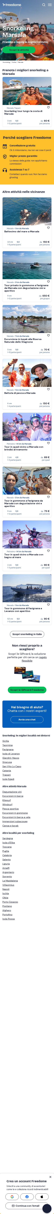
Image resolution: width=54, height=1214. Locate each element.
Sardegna (7, 838)
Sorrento (7, 876)
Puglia (5, 851)
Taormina (7, 745)
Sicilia (5, 741)
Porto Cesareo (10, 902)
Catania (6, 770)
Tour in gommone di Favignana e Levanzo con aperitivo (23, 610)
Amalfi (5, 868)
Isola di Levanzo (11, 753)
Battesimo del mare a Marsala (21, 231)
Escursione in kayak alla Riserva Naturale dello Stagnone (22, 340)
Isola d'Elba (8, 842)
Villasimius (8, 885)
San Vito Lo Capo (11, 766)
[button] (46, 1208)
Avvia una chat (27, 719)
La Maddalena (10, 880)
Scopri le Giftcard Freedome (27, 689)
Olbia (5, 897)
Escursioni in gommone (15, 813)
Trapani (6, 774)
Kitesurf (6, 800)
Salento (6, 859)
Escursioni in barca (12, 796)
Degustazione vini (12, 791)
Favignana (8, 749)
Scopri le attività (19, 49)
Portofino (7, 914)
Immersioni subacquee (14, 821)
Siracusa (7, 762)
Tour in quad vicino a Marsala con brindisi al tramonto (23, 448)
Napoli (5, 889)
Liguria (6, 863)
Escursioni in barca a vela (16, 817)
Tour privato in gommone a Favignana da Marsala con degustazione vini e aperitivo (26, 288)
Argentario (8, 872)
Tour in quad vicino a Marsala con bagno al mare (23, 556)
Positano (7, 906)
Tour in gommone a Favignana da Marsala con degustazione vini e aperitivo (23, 503)
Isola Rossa (8, 918)
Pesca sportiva (10, 808)
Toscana (7, 846)
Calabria (7, 855)
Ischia (5, 893)
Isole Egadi (8, 779)
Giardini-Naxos (10, 758)
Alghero (6, 910)
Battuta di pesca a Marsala (19, 393)
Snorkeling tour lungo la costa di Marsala (23, 112)
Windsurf (7, 804)
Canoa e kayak (10, 825)
